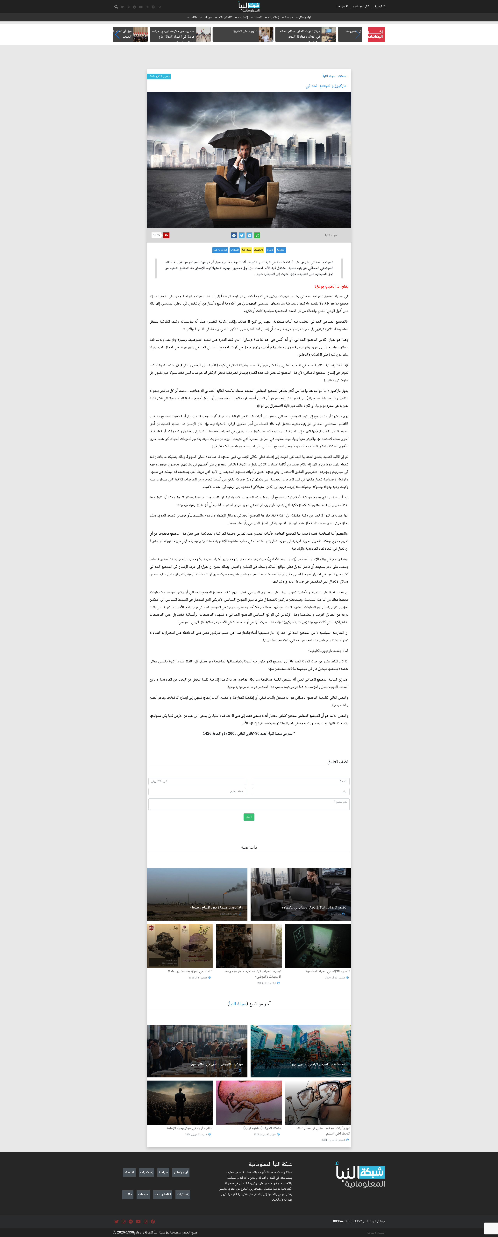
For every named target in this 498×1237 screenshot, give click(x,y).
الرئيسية (379, 7)
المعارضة (281, 250)
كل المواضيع (361, 7)
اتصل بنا (342, 7)
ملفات (194, 17)
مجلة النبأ (329, 76)
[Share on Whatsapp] (257, 235)
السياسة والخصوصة (376, 1233)
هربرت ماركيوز (220, 250)
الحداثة (270, 250)
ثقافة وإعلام (225, 17)
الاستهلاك (258, 250)
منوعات (208, 17)
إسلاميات (273, 17)
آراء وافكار (305, 17)
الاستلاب (234, 250)
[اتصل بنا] (159, 7)
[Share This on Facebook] (234, 235)
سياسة (289, 17)
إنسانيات (243, 17)
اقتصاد (258, 17)
